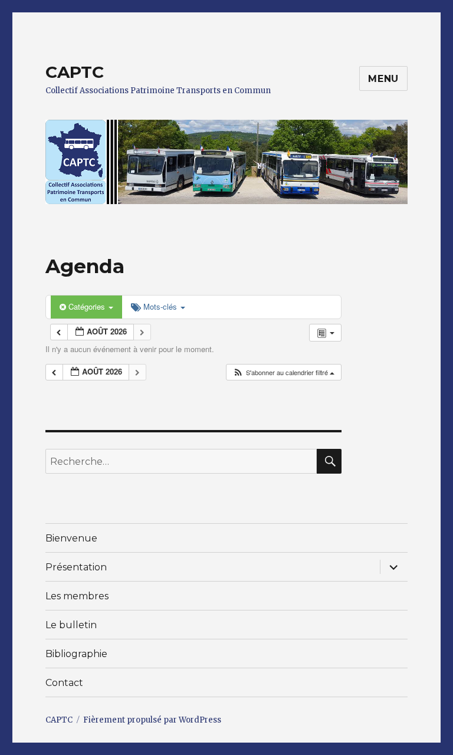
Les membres (77, 596)
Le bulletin (71, 625)
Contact (64, 682)
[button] (283, 372)
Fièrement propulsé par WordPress (152, 720)
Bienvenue (71, 538)
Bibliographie (76, 653)
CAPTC (74, 72)
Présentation (76, 567)
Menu (383, 78)
